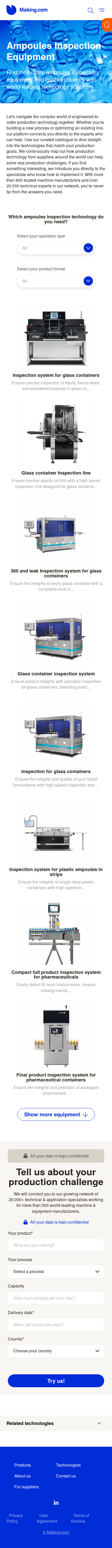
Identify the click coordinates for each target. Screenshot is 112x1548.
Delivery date (21, 1312)
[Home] (27, 10)
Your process (20, 1259)
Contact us (66, 1476)
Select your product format (41, 269)
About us (22, 1476)
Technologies (68, 1465)
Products (22, 1465)
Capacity (16, 1286)
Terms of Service (80, 1518)
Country (16, 1339)
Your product (20, 1233)
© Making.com (56, 1532)
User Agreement (47, 1518)
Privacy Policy (15, 1518)
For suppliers (26, 1487)
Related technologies (30, 1423)
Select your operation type (41, 236)
